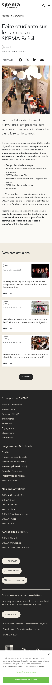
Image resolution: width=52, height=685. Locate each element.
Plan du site (8, 629)
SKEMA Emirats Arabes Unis (15, 514)
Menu (49, 5)
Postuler (12, 561)
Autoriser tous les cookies (26, 679)
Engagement (8, 428)
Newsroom (7, 423)
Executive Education (12, 471)
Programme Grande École (14, 457)
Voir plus (26, 377)
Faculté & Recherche (12, 404)
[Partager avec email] (42, 60)
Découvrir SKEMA (10, 414)
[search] (43, 5)
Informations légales (13, 623)
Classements (8, 433)
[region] (26, 667)
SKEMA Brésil (8, 500)
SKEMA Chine (8, 509)
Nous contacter (16, 580)
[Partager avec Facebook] (20, 60)
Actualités (18, 16)
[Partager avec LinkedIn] (35, 60)
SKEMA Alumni (9, 538)
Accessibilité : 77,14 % (36, 623)
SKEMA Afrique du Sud (13, 495)
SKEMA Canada (9, 504)
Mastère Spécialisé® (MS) (14, 466)
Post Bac (6, 452)
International (8, 418)
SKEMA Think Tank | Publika (15, 547)
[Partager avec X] (27, 60)
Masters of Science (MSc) (14, 461)
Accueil (5, 16)
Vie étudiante (8, 409)
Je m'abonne (11, 614)
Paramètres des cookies (26, 672)
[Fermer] (49, 654)
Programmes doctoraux (13, 475)
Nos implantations (13, 489)
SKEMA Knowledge (11, 542)
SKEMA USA (8, 523)
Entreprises (7, 437)
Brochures (13, 570)
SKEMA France (9, 518)
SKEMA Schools (9, 480)
